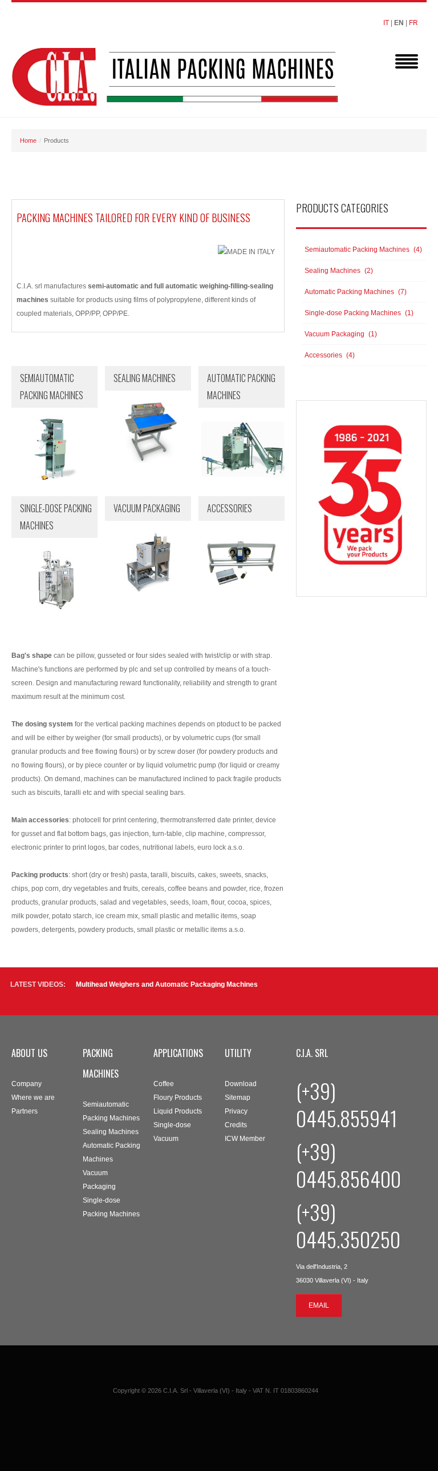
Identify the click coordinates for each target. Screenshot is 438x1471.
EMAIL (319, 1305)
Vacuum (166, 1139)
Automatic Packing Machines (111, 1152)
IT (386, 23)
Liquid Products (177, 1111)
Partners (24, 1111)
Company (26, 1084)
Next (421, 991)
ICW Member (245, 1139)
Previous (407, 991)
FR (413, 23)
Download (241, 1084)
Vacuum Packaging (99, 1180)
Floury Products (177, 1098)
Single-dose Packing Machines (111, 1207)
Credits (236, 1125)
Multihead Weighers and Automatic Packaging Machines (167, 984)
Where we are (33, 1098)
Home (28, 140)
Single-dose (172, 1125)
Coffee (163, 1084)
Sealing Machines (111, 1132)
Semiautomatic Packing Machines (111, 1111)
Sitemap (237, 1098)
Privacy (236, 1111)
